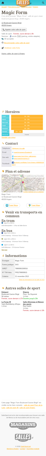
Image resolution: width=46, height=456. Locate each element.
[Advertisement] (23, 82)
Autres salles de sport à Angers (13, 54)
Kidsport (5, 292)
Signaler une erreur (8, 137)
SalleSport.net (26, 446)
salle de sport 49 (12, 408)
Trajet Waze (13, 205)
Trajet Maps (35, 205)
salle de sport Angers (27, 408)
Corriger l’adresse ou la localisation (33, 191)
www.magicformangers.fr (21, 158)
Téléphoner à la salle (18, 148)
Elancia (26, 292)
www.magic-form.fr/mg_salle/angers (25, 156)
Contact (22, 449)
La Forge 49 (6, 302)
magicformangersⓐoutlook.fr (23, 152)
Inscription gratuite (33, 449)
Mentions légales (13, 449)
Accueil (3, 3)
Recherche (43, 3)
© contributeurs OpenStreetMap (34, 176)
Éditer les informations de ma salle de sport (31, 279)
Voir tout (4, 250)
